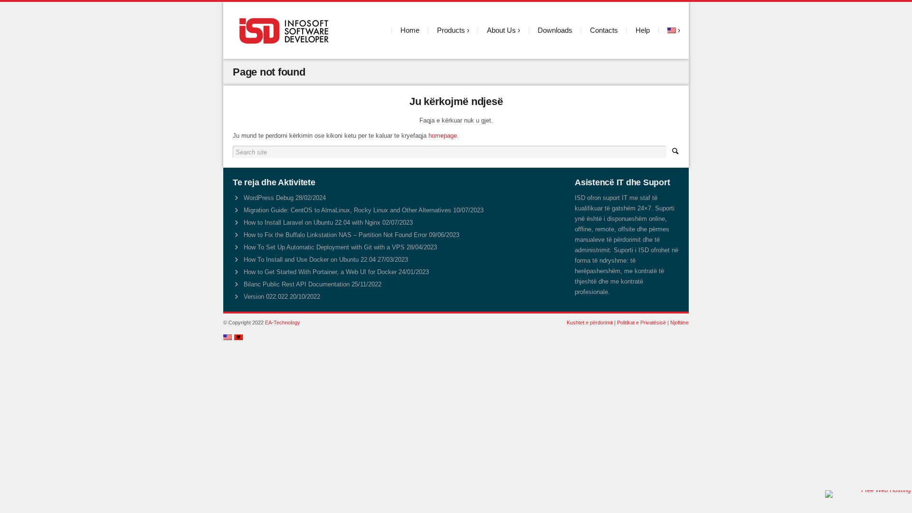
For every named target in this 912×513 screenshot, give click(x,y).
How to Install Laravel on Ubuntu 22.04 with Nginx (312, 222)
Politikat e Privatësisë (641, 322)
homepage (442, 135)
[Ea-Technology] (285, 30)
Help (643, 30)
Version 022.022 (266, 296)
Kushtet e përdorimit (590, 322)
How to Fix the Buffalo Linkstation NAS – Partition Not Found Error (335, 234)
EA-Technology (282, 322)
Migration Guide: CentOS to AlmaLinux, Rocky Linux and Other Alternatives (347, 210)
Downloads (555, 30)
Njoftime (679, 322)
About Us (501, 30)
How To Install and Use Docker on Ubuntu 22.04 (310, 259)
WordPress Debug (269, 197)
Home (409, 30)
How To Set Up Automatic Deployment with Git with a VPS (324, 247)
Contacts (604, 30)
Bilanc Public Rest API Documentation (297, 284)
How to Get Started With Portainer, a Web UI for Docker (320, 272)
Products (451, 30)
